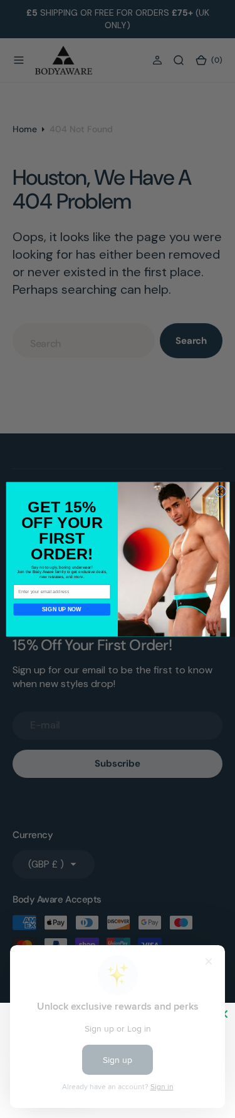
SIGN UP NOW (61, 609)
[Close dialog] (220, 491)
